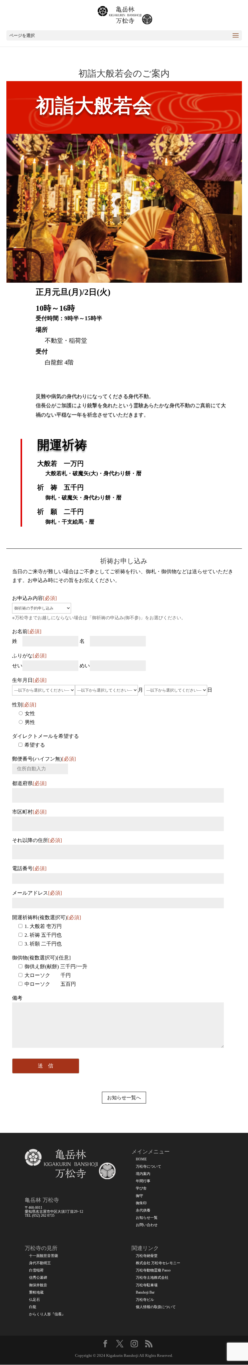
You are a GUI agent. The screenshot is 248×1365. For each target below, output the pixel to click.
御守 (139, 1196)
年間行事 (143, 1181)
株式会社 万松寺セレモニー (158, 1263)
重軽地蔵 (36, 1292)
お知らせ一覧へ (124, 1097)
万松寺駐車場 (147, 1285)
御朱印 (141, 1203)
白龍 (32, 1307)
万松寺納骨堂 (147, 1256)
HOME (141, 1159)
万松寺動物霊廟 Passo (153, 1270)
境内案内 (143, 1174)
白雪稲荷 (36, 1270)
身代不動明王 (40, 1263)
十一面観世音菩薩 (43, 1256)
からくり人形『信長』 (47, 1314)
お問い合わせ (147, 1225)
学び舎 (141, 1188)
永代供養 (143, 1210)
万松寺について (148, 1167)
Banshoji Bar (145, 1292)
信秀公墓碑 (38, 1278)
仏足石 (34, 1300)
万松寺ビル (145, 1300)
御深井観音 (38, 1285)
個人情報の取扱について (156, 1307)
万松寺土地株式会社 (152, 1278)
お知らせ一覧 (147, 1218)
